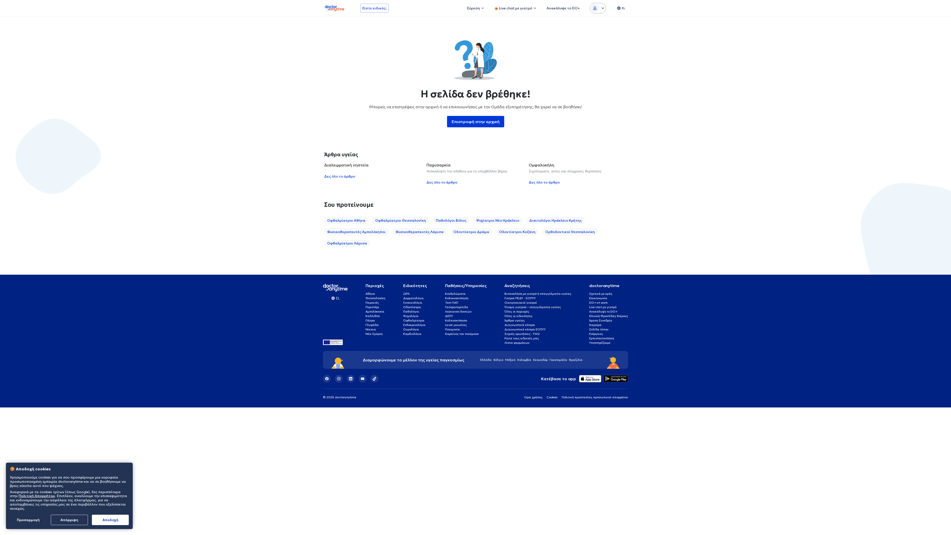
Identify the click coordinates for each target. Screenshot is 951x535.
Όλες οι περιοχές (516, 311)
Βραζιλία (575, 360)
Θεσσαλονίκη (375, 298)
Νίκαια (371, 329)
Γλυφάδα (372, 325)
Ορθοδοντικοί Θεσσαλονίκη (570, 232)
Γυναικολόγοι (412, 302)
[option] (373, 173)
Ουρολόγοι (411, 329)
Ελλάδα (486, 360)
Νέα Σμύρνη (374, 334)
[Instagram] (339, 379)
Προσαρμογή (28, 520)
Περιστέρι (372, 307)
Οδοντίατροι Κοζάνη (517, 232)
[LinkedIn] (351, 379)
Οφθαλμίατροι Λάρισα (347, 243)
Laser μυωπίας (456, 325)
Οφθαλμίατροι (413, 320)
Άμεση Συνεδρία (600, 320)
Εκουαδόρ (540, 360)
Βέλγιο (498, 360)
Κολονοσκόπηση (456, 298)
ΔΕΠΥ (449, 316)
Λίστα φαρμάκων (516, 343)
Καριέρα (595, 325)
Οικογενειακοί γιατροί (520, 302)
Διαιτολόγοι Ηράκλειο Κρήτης (555, 220)
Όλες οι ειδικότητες (518, 316)
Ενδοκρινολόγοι (414, 325)
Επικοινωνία (598, 298)
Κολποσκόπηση (456, 320)
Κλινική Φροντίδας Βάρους (608, 316)
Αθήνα (370, 293)
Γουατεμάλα (558, 360)
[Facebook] (327, 379)
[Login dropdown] (598, 8)
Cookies (552, 397)
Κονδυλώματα (455, 293)
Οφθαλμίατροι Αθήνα (346, 220)
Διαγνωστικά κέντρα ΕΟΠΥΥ (525, 329)
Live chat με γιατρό (602, 307)
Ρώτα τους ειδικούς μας (521, 338)
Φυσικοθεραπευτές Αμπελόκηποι (356, 232)
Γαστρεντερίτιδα (456, 307)
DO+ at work (598, 302)
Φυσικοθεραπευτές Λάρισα (420, 232)
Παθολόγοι (411, 311)
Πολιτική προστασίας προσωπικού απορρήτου (595, 397)
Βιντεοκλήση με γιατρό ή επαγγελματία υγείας (537, 293)
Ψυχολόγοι (411, 316)
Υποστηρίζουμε (599, 343)
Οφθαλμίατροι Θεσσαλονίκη (400, 220)
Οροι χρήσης (533, 397)
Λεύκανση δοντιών (458, 311)
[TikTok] (374, 379)
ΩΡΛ (406, 293)
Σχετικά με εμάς (600, 293)
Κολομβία (524, 360)
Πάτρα (370, 320)
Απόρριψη (69, 520)
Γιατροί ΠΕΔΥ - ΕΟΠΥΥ (520, 298)
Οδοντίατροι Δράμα (471, 232)
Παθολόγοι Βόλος (451, 220)
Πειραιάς (372, 302)
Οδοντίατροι (412, 307)
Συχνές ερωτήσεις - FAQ (522, 334)
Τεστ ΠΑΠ (451, 302)
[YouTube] (363, 379)
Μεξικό (510, 360)
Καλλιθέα (373, 316)
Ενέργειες (596, 334)
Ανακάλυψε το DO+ (603, 311)
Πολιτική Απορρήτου (37, 496)
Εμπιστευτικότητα (601, 338)
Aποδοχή (110, 520)
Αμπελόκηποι (375, 311)
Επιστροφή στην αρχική (476, 121)
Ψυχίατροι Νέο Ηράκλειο (497, 220)
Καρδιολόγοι (412, 334)
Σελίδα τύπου (598, 329)
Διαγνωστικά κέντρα (519, 325)
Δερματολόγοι (413, 298)
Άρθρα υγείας (514, 320)
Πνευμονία (452, 329)
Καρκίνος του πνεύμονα (462, 334)
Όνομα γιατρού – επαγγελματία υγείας (532, 307)
